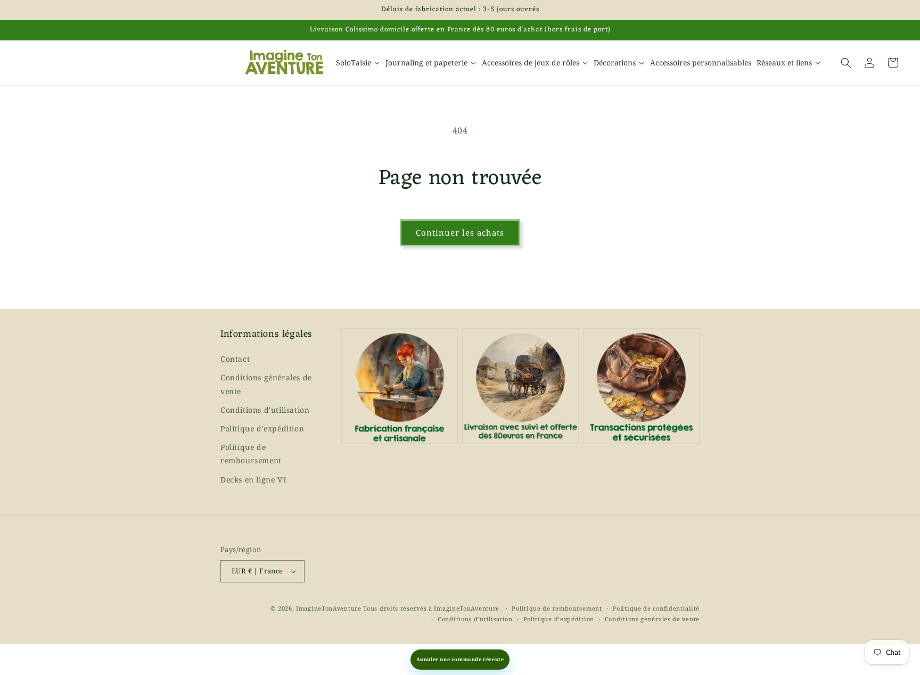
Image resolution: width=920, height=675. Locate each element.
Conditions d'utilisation (264, 410)
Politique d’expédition (558, 619)
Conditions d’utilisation (475, 619)
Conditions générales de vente (266, 384)
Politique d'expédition (262, 428)
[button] (846, 62)
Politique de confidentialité (656, 608)
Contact (235, 359)
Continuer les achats (460, 232)
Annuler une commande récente (460, 659)
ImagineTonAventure (329, 608)
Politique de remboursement (251, 453)
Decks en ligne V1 (253, 479)
